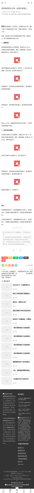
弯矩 (22, 14)
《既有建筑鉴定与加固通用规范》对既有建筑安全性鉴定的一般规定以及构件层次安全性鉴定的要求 (22, 345)
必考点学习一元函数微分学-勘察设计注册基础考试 (22, 285)
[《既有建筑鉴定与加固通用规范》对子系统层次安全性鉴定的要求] (6, 355)
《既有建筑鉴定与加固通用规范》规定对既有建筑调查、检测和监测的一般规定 (22, 336)
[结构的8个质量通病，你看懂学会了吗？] (6, 321)
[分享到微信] (2, 265)
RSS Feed (20, 464)
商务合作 (20, 461)
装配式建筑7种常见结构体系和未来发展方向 (22, 311)
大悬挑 (19, 14)
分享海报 (30, 265)
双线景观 (16, 237)
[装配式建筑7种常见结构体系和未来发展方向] (6, 312)
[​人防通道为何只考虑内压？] (6, 381)
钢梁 (29, 14)
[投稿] (29, 3)
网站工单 (26, 398)
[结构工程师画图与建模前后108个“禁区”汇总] (6, 295)
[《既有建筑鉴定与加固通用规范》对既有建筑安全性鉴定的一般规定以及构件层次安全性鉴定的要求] (6, 346)
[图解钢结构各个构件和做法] (6, 363)
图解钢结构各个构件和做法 (21, 362)
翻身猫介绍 (21, 448)
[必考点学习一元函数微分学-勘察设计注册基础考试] (6, 287)
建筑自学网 (10, 427)
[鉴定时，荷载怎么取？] (6, 304)
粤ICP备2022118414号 (17, 483)
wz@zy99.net (27, 402)
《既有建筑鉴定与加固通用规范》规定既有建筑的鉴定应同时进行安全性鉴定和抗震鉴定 (22, 328)
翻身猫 (19, 244)
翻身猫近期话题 (22, 453)
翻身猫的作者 (21, 450)
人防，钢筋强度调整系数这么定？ (22, 370)
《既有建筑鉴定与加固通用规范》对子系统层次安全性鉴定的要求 (22, 353)
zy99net (23, 413)
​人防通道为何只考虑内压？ (21, 379)
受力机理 (11, 14)
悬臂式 (26, 14)
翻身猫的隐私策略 (22, 456)
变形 (15, 14)
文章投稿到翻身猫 (22, 459)
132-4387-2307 (25, 405)
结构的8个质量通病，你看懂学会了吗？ (22, 319)
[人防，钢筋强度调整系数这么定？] (6, 372)
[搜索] (5, 3)
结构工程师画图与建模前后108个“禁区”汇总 (21, 294)
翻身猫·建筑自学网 (7, 396)
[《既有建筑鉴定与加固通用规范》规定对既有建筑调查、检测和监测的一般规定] (6, 338)
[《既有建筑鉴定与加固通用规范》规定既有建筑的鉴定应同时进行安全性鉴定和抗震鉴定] (6, 329)
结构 (14, 12)
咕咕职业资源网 (17, 3)
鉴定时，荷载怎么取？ (20, 302)
